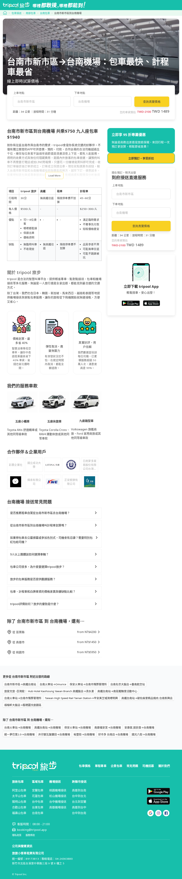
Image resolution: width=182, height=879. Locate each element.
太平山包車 (19, 796)
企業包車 (116, 766)
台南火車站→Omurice (53, 684)
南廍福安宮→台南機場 (107, 727)
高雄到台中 (79, 807)
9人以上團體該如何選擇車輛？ (29, 554)
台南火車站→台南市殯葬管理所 (22, 698)
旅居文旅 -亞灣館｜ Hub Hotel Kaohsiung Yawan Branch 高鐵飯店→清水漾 (49, 691)
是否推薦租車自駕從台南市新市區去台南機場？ (40, 513)
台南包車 (45, 13)
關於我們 (164, 766)
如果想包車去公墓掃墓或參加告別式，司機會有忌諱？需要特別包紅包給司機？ (51, 540)
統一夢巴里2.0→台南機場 (19, 734)
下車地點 (79, 93)
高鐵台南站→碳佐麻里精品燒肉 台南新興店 (147, 698)
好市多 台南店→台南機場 (113, 734)
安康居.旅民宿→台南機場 (139, 727)
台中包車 (37, 802)
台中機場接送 (57, 802)
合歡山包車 (19, 807)
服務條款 (30, 835)
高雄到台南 (79, 790)
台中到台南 (79, 813)
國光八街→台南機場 (144, 734)
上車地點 (19, 93)
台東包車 (37, 807)
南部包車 (31, 13)
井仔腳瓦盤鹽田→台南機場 (54, 734)
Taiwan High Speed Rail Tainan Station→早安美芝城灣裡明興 (81, 698)
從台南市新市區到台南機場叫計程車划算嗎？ (38, 525)
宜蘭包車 (37, 790)
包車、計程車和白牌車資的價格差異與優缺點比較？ (43, 591)
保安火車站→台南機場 (77, 727)
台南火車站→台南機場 (17, 727)
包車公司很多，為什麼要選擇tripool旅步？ (37, 567)
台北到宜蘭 (79, 802)
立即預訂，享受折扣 (141, 158)
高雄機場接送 (57, 807)
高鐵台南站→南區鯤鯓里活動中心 (117, 691)
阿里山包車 (19, 790)
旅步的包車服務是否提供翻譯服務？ (33, 579)
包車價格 (84, 766)
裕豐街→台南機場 (84, 734)
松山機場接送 (57, 796)
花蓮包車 (37, 796)
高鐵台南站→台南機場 (47, 727)
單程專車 (100, 766)
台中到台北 (79, 796)
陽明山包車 (19, 802)
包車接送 (17, 13)
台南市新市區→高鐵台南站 (20, 684)
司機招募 (148, 766)
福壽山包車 (19, 813)
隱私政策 (16, 835)
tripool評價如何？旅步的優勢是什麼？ (34, 604)
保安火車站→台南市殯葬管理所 (88, 684)
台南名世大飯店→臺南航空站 (127, 684)
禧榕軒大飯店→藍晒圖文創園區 (22, 705)
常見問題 (132, 766)
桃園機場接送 (57, 790)
